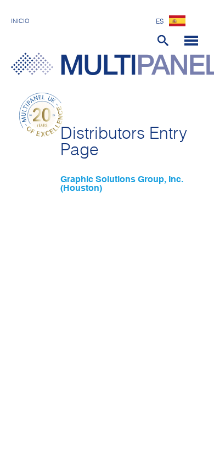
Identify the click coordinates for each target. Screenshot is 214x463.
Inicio (20, 21)
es (160, 22)
